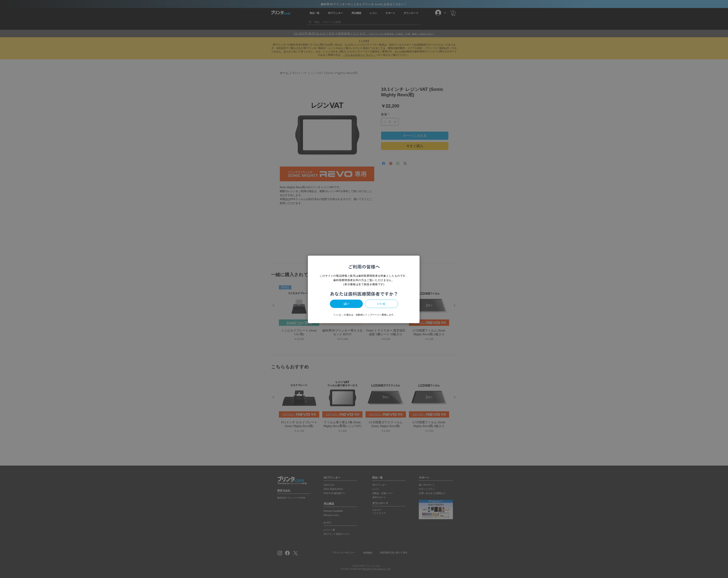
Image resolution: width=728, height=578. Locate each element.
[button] (346, 304)
